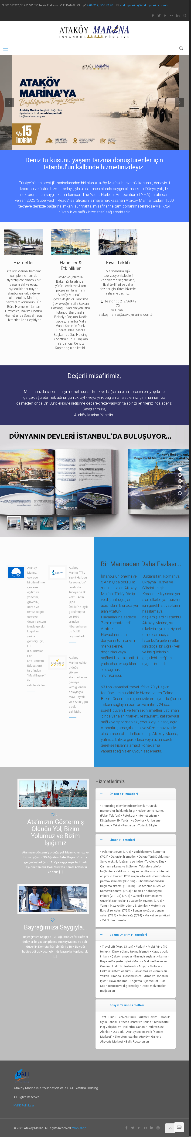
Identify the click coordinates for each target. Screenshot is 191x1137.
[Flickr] (171, 16)
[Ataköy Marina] (94, 31)
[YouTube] (165, 16)
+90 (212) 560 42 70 (100, 5)
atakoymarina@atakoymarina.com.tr (144, 5)
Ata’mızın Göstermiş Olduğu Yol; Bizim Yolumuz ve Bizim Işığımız (55, 832)
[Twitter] (159, 16)
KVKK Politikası (24, 1105)
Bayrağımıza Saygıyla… (55, 927)
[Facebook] (152, 16)
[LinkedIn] (178, 16)
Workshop (79, 1128)
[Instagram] (184, 16)
